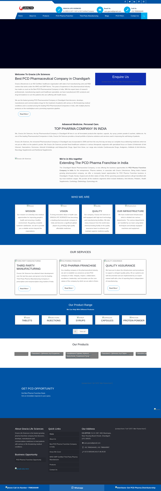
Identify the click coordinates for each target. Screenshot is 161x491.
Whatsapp (78, 488)
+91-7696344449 (137, 11)
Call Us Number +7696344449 (25, 488)
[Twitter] (130, 2)
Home (52, 434)
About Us (53, 439)
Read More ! (24, 114)
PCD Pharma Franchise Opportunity (28, 460)
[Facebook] (125, 2)
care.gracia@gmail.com (112, 11)
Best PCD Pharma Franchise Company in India (63, 445)
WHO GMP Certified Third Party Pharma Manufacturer (64, 458)
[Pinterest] (139, 2)
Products (53, 464)
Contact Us (53, 470)
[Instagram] (143, 2)
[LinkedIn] (134, 2)
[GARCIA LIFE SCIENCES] (26, 8)
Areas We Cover (55, 452)
